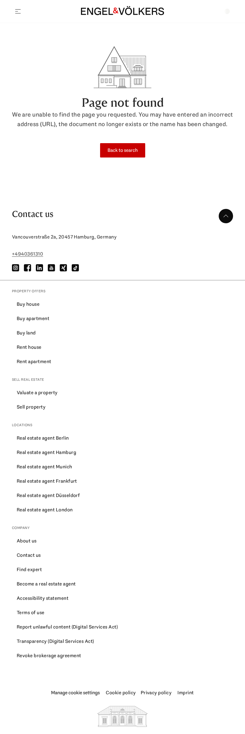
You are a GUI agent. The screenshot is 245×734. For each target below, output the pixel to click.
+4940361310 (27, 254)
